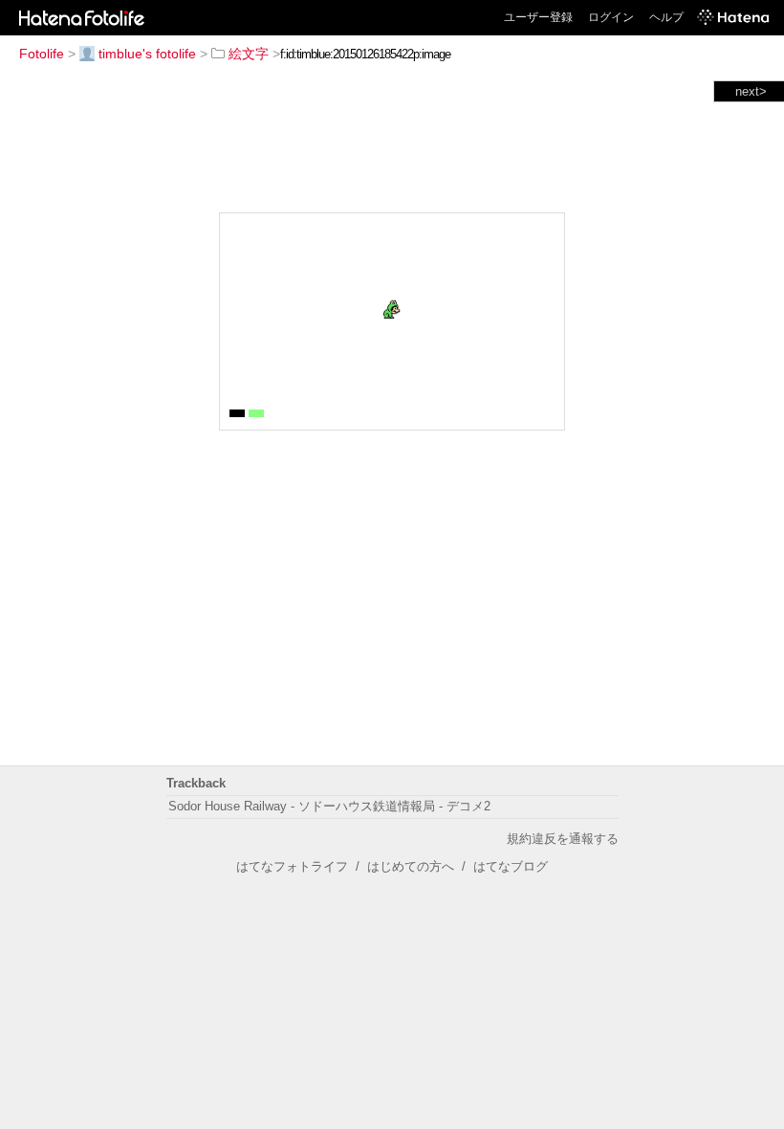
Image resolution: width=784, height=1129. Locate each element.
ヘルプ (666, 17)
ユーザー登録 (538, 17)
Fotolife (41, 53)
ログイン (611, 17)
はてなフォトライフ (292, 866)
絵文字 (249, 53)
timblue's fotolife (147, 53)
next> (751, 91)
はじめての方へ (410, 866)
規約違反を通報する (563, 838)
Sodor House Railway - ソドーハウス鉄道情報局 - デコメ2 (329, 806)
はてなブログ (510, 866)
